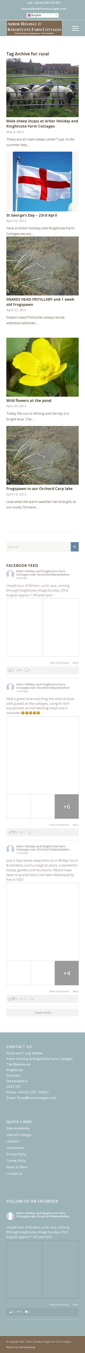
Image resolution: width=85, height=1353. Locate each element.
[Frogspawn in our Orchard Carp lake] (42, 455)
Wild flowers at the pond (28, 400)
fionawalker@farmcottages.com (43, 9)
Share (76, 662)
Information (15, 1148)
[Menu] (73, 28)
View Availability (18, 1128)
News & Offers (17, 1167)
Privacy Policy (16, 1154)
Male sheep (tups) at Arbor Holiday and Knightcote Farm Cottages (42, 123)
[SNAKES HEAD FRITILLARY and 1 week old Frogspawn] (42, 265)
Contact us (14, 1173)
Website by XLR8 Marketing (20, 1347)
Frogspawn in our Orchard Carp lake (39, 488)
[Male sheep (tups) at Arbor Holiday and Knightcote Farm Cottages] (42, 87)
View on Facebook (59, 662)
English (36, 15)
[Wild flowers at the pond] (42, 367)
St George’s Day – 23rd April (31, 215)
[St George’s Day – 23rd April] (42, 181)
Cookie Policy (16, 1160)
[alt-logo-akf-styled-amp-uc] (35, 28)
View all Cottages (19, 1135)
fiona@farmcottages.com (36, 1097)
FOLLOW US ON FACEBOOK (32, 1201)
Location (12, 1141)
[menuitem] (43, 3)
